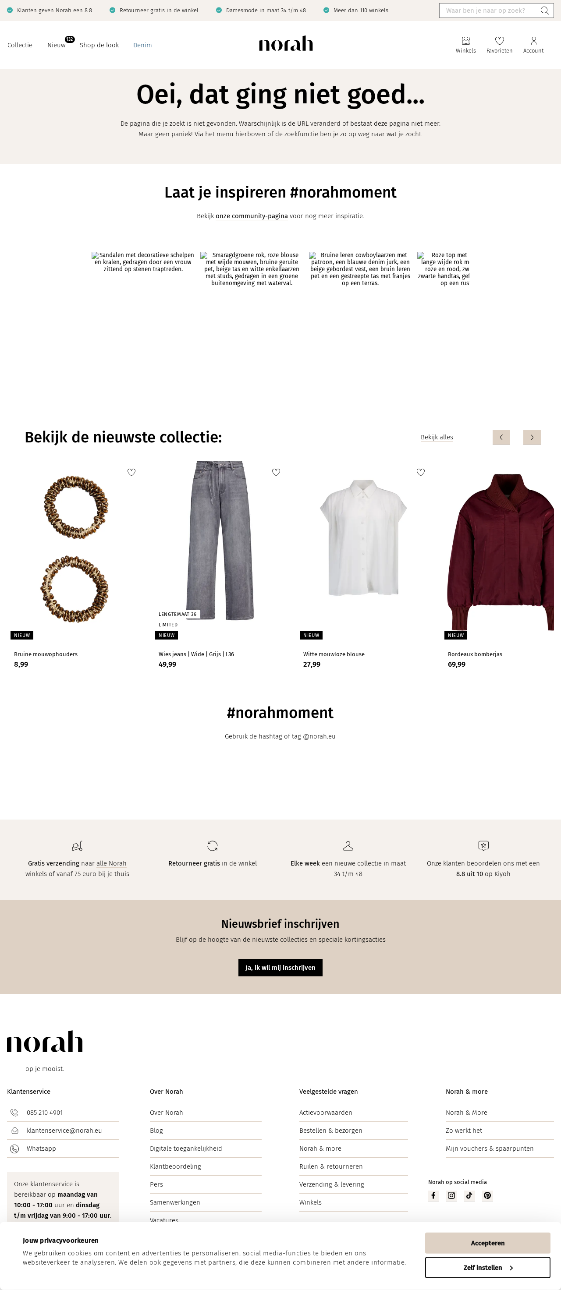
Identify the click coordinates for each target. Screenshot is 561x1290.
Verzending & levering (331, 1184)
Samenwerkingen (175, 1202)
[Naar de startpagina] (286, 45)
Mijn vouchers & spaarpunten (490, 1148)
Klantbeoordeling (175, 1166)
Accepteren (488, 1243)
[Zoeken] (545, 11)
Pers (156, 1184)
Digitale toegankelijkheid (186, 1148)
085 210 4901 (45, 1113)
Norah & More (466, 1113)
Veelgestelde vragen (328, 1092)
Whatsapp (41, 1148)
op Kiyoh (498, 874)
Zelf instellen (483, 1267)
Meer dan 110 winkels (361, 10)
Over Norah (166, 1092)
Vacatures (164, 1220)
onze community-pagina (252, 216)
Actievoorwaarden (325, 1113)
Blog (156, 1130)
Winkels (310, 1202)
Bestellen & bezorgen (330, 1130)
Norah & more (320, 1148)
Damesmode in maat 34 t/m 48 (266, 10)
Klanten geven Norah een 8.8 (54, 10)
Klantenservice (28, 1092)
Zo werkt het (464, 1130)
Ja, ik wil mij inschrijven (280, 968)
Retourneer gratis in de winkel (159, 10)
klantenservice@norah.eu (64, 1130)
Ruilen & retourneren (331, 1166)
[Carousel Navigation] (516, 437)
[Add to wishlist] (131, 472)
